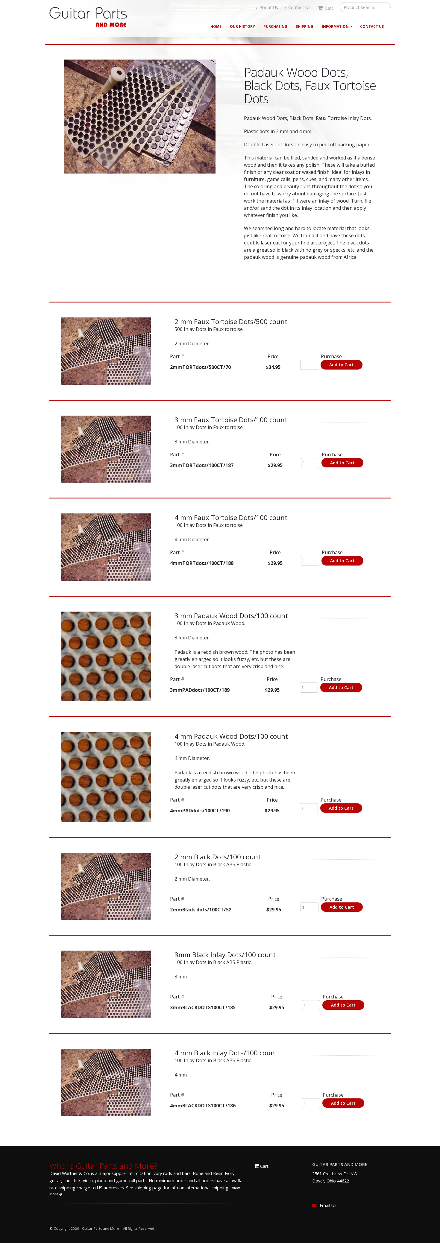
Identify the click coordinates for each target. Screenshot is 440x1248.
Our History (242, 26)
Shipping (304, 26)
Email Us (328, 1205)
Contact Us (298, 7)
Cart (263, 1166)
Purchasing (275, 26)
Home (215, 26)
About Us (268, 7)
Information (335, 26)
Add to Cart (341, 364)
